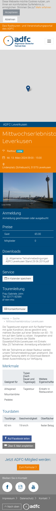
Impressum (8, 498)
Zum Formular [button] (27, 467)
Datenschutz (27, 498)
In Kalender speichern (19, 278)
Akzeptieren (11, 12)
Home (5, 318)
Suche (16, 318)
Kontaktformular (16, 309)
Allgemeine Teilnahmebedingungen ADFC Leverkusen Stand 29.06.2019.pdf (27, 260)
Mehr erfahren (43, 7)
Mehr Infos (9, 300)
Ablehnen (10, 19)
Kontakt (43, 498)
